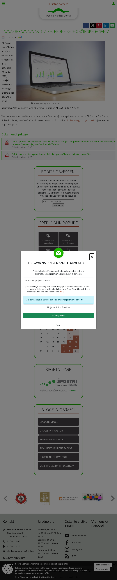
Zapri (58, 325)
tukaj (62, 291)
